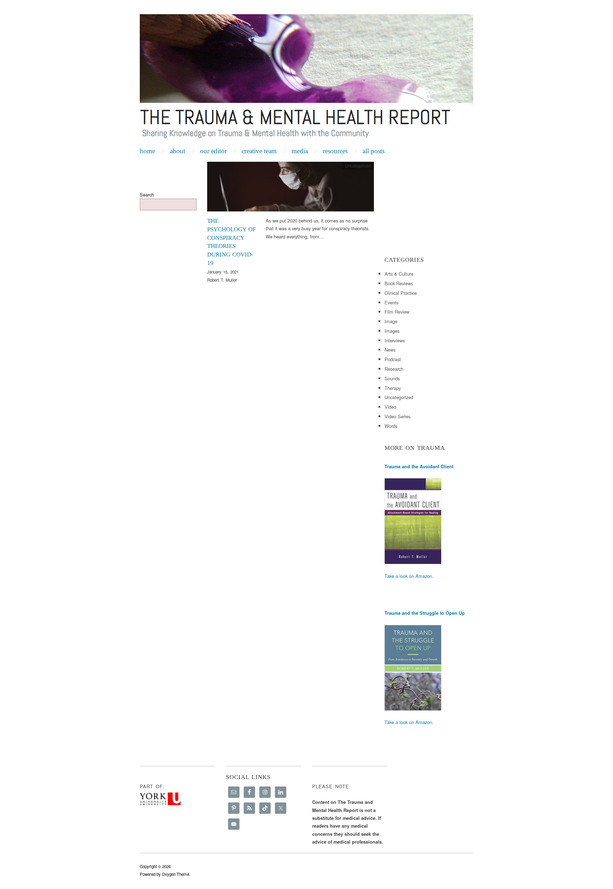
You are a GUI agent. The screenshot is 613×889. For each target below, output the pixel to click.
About (177, 151)
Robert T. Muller (222, 280)
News (390, 349)
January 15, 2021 (223, 272)
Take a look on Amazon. (409, 576)
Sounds (392, 378)
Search (147, 194)
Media (300, 151)
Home (147, 151)
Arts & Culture (399, 273)
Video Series (397, 416)
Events (391, 302)
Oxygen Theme (175, 874)
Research (394, 368)
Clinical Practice (401, 292)
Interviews (395, 340)
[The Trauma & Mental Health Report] (306, 78)
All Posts (374, 151)
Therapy (393, 388)
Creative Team (259, 151)
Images (392, 330)
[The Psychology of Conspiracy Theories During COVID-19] (290, 188)
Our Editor (213, 151)
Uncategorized (399, 397)
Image (391, 321)
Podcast (393, 359)
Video (390, 406)
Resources (335, 151)
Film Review (397, 311)
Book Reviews (399, 283)
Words (391, 426)
